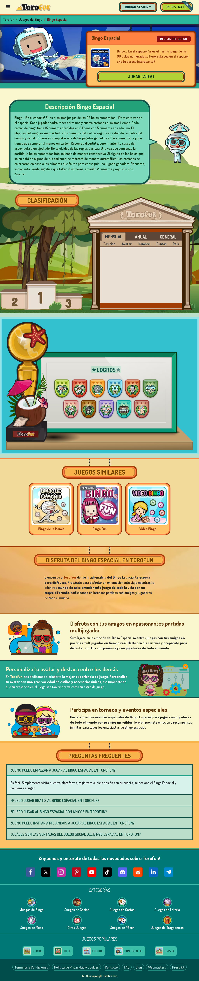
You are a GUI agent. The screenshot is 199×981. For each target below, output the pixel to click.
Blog (139, 967)
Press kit (178, 967)
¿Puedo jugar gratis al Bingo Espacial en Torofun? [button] (54, 800)
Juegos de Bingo (30, 19)
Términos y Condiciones (31, 967)
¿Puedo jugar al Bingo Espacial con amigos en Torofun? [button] (58, 811)
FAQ (126, 967)
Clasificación (47, 200)
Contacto (111, 967)
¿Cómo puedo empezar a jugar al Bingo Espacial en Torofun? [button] (62, 770)
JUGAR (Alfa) (141, 76)
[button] (138, 7)
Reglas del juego (173, 39)
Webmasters (157, 967)
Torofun (8, 19)
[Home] (33, 7)
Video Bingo (147, 529)
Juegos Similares (99, 472)
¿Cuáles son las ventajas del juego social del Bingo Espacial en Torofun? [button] (75, 834)
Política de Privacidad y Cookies (76, 967)
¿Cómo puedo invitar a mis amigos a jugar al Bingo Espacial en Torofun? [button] (72, 822)
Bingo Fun (99, 529)
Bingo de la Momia (51, 529)
